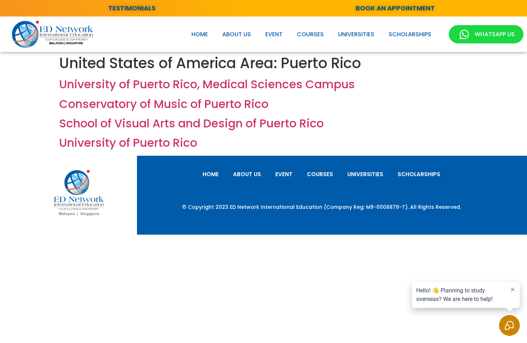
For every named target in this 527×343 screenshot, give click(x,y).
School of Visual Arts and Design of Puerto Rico (191, 123)
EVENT (274, 34)
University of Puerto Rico (128, 143)
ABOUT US (236, 34)
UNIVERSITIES (356, 34)
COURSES (310, 34)
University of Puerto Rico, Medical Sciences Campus (207, 84)
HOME (199, 34)
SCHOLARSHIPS (410, 34)
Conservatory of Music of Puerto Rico (164, 104)
